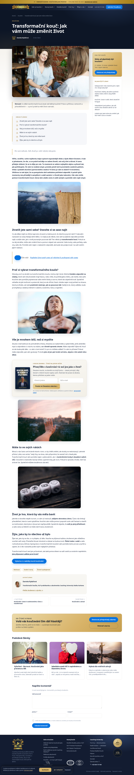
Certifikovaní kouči (95, 748)
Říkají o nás (81, 7)
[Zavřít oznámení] (131, 2)
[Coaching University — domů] (20, 7)
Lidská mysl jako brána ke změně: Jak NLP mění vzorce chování (107, 114)
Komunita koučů (71, 751)
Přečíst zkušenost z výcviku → (33, 590)
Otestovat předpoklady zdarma (104, 620)
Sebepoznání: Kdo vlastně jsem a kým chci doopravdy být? (107, 87)
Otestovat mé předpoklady (106, 72)
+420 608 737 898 (99, 7)
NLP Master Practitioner (74, 748)
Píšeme (92, 753)
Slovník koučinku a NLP (97, 756)
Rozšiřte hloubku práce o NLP (75, 743)
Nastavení (68, 770)
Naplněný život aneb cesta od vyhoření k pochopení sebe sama (54, 257)
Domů (14, 16)
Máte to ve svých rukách (28, 132)
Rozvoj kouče (49, 7)
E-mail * (70, 712)
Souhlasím (45, 770)
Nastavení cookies (117, 771)
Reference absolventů (49, 754)
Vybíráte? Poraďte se (114, 7)
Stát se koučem (37, 7)
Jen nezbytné (58, 770)
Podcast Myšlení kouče (96, 751)
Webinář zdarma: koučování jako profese (52, 744)
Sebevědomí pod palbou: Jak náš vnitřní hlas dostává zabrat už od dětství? (105, 107)
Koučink (20, 16)
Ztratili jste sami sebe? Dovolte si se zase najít (36, 121)
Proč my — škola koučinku (97, 743)
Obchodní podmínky (105, 771)
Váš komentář (36, 694)
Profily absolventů (48, 757)
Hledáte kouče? (62, 7)
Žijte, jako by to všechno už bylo (31, 140)
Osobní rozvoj (28, 570)
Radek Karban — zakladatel (98, 745)
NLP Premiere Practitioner (74, 745)
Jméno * (34, 712)
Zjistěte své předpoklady (50, 747)
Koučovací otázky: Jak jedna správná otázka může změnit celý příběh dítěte (106, 94)
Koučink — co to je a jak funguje (52, 760)
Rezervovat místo (91, 2)
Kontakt (90, 7)
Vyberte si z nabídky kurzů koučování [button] (29, 561)
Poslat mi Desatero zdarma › (46, 386)
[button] (18, 257)
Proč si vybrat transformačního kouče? (33, 125)
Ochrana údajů (28, 770)
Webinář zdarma (103, 626)
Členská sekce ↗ (95, 761)
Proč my (71, 7)
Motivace (17, 570)
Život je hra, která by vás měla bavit (32, 136)
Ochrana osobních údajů (92, 771)
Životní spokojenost (43, 570)
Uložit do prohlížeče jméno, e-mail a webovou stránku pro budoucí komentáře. (58, 720)
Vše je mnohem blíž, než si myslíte (32, 129)
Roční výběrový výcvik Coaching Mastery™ (52, 751)
